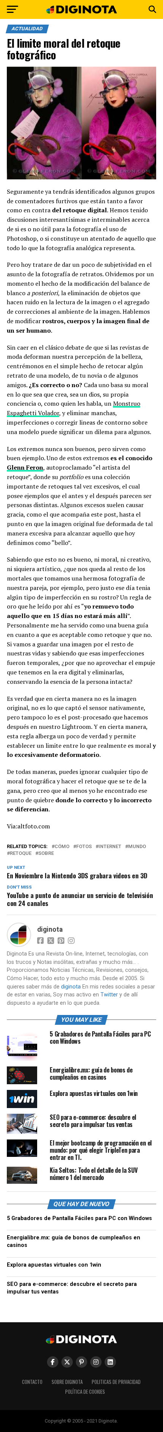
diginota (50, 929)
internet (110, 846)
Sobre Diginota (67, 1381)
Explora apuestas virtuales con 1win (54, 1265)
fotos (84, 846)
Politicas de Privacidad (116, 1381)
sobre (46, 853)
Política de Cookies (85, 1391)
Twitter (109, 995)
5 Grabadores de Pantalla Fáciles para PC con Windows (79, 1218)
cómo (62, 846)
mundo (137, 846)
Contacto (32, 1381)
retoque (20, 853)
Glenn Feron (25, 467)
